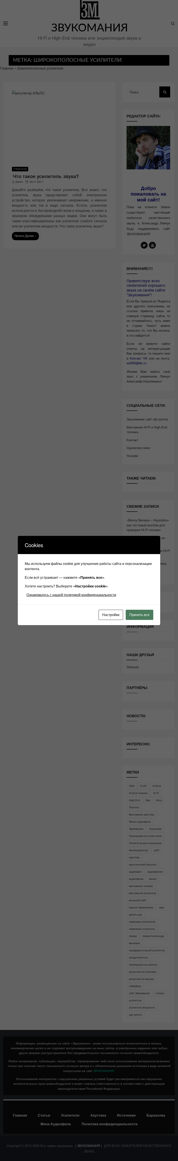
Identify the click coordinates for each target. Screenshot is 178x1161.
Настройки (110, 614)
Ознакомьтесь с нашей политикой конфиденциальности (71, 594)
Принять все (139, 614)
